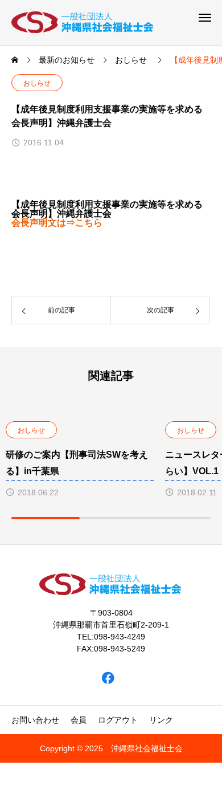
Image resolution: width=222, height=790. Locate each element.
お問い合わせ (35, 719)
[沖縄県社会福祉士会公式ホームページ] (83, 22)
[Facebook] (108, 678)
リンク (161, 719)
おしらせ (37, 83)
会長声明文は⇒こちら (56, 222)
